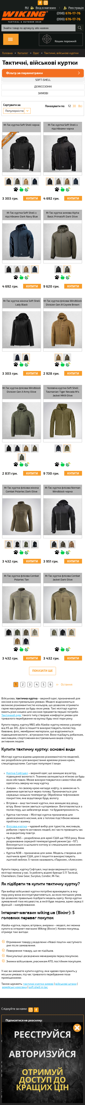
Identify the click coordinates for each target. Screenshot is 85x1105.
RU (27, 8)
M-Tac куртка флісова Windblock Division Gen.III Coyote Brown (62, 302)
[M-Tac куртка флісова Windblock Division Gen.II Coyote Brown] (26, 448)
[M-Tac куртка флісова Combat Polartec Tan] (34, 632)
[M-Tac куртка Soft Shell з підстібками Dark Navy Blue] (75, 181)
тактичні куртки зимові (38, 984)
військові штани (65, 984)
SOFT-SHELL (43, 80)
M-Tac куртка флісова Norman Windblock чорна (62, 489)
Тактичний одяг (11, 715)
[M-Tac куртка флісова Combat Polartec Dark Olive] (26, 632)
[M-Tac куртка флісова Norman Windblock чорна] (54, 544)
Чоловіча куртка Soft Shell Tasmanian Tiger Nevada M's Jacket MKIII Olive (62, 392)
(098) (68, 13)
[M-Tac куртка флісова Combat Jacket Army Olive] (54, 632)
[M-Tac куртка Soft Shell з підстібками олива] (58, 181)
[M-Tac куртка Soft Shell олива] (17, 181)
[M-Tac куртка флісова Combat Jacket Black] (62, 632)
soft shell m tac (38, 987)
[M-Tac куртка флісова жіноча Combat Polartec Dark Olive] (8, 544)
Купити (32, 198)
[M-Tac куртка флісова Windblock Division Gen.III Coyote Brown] (58, 357)
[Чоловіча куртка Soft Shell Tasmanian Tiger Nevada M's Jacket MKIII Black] (58, 448)
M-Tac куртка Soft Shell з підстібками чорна (62, 126)
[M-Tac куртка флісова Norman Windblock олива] (62, 544)
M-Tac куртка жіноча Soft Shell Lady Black (21, 302)
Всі (80, 106)
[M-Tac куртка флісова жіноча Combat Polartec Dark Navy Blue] (34, 544)
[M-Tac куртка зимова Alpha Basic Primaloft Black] (58, 269)
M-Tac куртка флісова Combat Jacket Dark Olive (62, 577)
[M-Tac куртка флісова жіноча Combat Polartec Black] (17, 544)
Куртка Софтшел (17, 773)
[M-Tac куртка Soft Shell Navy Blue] (34, 181)
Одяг (36, 53)
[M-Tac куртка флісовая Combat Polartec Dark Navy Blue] (26, 641)
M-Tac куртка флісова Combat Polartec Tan (21, 577)
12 (69, 106)
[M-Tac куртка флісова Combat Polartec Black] (8, 632)
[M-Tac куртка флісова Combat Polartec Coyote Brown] (17, 641)
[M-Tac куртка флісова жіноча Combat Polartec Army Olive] (26, 544)
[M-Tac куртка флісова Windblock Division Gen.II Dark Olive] (34, 448)
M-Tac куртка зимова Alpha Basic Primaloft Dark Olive (62, 214)
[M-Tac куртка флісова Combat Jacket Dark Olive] (71, 632)
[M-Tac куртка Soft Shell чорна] (8, 181)
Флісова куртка (16, 826)
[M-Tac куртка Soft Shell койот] (26, 181)
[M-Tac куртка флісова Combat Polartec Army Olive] (17, 632)
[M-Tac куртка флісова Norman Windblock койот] (71, 544)
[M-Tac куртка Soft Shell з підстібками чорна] (49, 181)
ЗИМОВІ (43, 93)
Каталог (23, 53)
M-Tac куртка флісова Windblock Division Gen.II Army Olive (21, 390)
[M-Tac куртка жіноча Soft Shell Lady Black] (26, 357)
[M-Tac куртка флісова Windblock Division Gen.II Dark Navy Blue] (17, 448)
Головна (7, 53)
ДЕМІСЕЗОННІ (43, 86)
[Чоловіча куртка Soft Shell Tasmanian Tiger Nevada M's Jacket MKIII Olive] (67, 448)
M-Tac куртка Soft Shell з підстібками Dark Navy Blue (21, 214)
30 (74, 106)
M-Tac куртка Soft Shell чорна (21, 125)
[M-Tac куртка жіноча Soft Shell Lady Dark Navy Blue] (17, 357)
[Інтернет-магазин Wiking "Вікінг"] (24, 16)
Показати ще (42, 671)
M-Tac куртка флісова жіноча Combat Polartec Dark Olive (21, 489)
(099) (68, 19)
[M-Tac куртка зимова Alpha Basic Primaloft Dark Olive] (67, 269)
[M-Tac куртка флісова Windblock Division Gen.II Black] (8, 448)
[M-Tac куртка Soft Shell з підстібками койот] (67, 181)
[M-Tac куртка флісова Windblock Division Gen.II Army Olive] (21, 457)
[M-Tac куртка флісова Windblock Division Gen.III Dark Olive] (67, 357)
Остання (66, 684)
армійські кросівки (14, 987)
